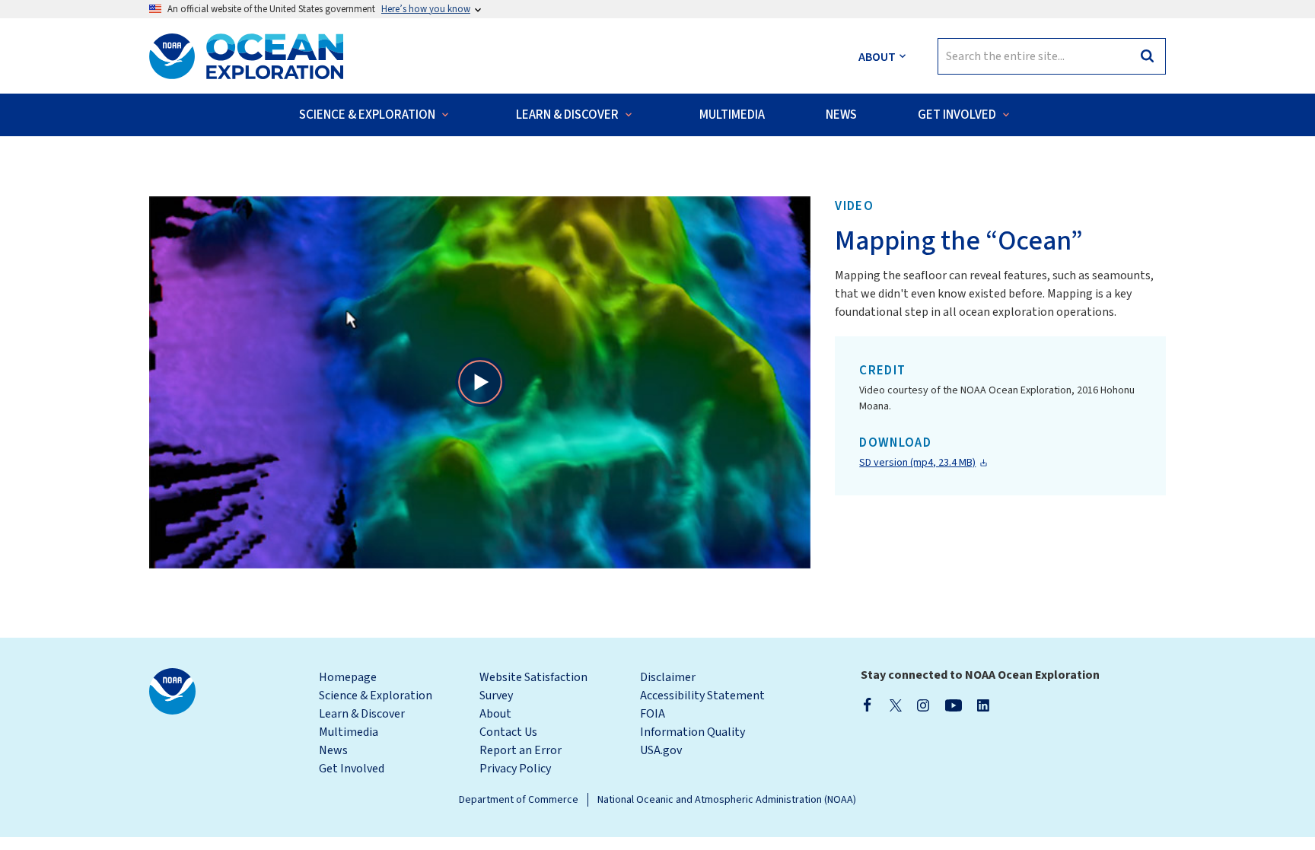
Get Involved (351, 768)
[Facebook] (867, 705)
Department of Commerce (518, 800)
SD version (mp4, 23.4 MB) (917, 462)
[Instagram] (923, 705)
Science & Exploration (375, 695)
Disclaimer (668, 677)
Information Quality (692, 732)
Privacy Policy (515, 768)
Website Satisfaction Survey (533, 686)
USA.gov (661, 750)
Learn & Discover (362, 713)
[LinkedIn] (983, 705)
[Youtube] (953, 705)
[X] (896, 705)
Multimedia (348, 732)
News (333, 750)
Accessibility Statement (702, 695)
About (495, 713)
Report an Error (520, 750)
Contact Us (508, 732)
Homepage (348, 677)
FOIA (652, 713)
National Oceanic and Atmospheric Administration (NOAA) (726, 800)
